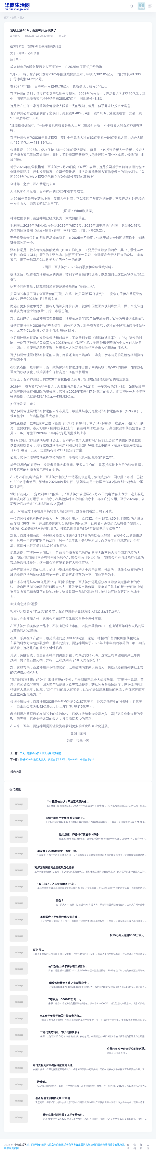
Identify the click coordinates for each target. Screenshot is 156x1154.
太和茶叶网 (92, 1144)
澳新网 (15, 1148)
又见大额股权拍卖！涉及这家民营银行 (40, 753)
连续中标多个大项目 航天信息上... (66, 818)
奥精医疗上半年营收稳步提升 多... (60, 916)
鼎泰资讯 (115, 1144)
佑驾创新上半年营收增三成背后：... (69, 966)
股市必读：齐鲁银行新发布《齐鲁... (80, 834)
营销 (134, 1146)
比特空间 (51, 1144)
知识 (141, 1146)
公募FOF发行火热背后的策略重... (126, 1048)
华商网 (69, 1144)
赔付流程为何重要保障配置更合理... (54, 1065)
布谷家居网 (79, 1144)
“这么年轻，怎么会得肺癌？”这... (56, 883)
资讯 (14, 17)
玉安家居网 (104, 1144)
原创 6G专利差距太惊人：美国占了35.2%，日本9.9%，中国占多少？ (57, 759)
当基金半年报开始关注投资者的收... (61, 1015)
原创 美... (38, 949)
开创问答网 (40, 1144)
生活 (148, 1146)
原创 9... (61, 900)
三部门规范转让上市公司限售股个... (61, 1032)
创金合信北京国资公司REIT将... (54, 1098)
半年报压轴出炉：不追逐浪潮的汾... (68, 801)
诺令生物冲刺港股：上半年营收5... (63, 1114)
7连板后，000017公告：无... (66, 999)
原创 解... (42, 1081)
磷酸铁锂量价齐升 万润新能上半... (69, 982)
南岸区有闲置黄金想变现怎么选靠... (56, 867)
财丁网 (30, 1144)
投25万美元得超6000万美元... (128, 935)
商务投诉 (61, 1144)
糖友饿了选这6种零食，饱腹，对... (57, 850)
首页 (6, 17)
